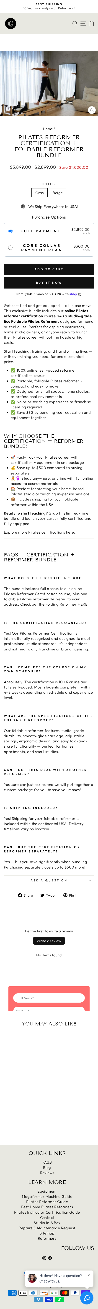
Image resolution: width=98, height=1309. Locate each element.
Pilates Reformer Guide (47, 1201)
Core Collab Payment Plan (42, 247)
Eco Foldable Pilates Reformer (31, 321)
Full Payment (41, 231)
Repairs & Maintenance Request (47, 1227)
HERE (83, 604)
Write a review (49, 940)
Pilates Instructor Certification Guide (47, 1212)
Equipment (47, 1191)
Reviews (47, 1172)
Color (49, 184)
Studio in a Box (47, 1222)
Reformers (47, 1238)
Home (48, 129)
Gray (39, 192)
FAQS (47, 1162)
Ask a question (49, 880)
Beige (58, 192)
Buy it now (49, 282)
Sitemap (47, 1233)
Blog (47, 1167)
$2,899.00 (20, 1090)
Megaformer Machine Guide (47, 1196)
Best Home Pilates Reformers (47, 1206)
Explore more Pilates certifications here (39, 532)
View (21, 1106)
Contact (47, 1217)
